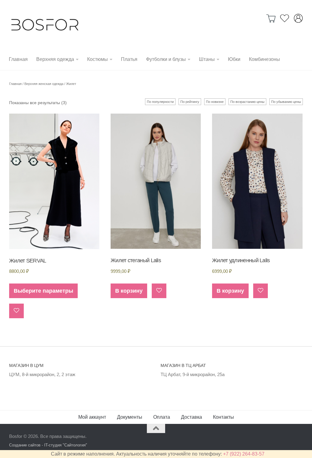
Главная (18, 59)
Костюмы (97, 59)
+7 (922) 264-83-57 (243, 453)
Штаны (207, 59)
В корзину (129, 291)
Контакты (223, 417)
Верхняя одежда (55, 59)
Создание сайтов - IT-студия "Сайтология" (48, 445)
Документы (129, 417)
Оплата (161, 417)
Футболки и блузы (166, 59)
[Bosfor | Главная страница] (44, 24)
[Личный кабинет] (298, 18)
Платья (129, 59)
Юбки (234, 59)
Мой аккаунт (92, 417)
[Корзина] (270, 18)
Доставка (191, 417)
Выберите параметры (43, 291)
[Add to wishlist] (16, 311)
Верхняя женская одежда (43, 84)
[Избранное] (284, 18)
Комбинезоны (264, 59)
